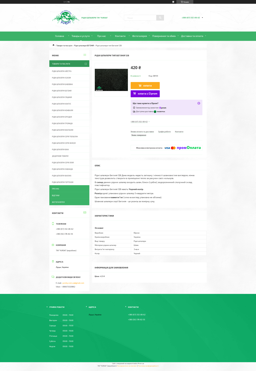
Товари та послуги (64, 45)
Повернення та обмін (164, 35)
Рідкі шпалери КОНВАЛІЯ (62, 110)
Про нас (101, 35)
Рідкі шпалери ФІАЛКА (61, 176)
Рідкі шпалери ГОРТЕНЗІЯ (62, 182)
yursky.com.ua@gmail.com (73, 283)
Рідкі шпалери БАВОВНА (62, 84)
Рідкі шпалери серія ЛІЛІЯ (63, 163)
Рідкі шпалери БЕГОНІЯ (84, 45)
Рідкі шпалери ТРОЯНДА (62, 123)
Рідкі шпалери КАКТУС (61, 104)
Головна (59, 35)
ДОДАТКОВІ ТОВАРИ (60, 156)
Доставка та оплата (192, 35)
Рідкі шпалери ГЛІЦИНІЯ (62, 97)
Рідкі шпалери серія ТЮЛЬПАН (65, 136)
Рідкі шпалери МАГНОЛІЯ (62, 130)
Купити (147, 85)
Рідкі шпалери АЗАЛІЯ (61, 78)
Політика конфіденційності (148, 366)
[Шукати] (160, 17)
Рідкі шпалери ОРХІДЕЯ (62, 117)
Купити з (143, 93)
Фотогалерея (139, 35)
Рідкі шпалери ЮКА (60, 149)
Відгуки (55, 195)
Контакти (120, 35)
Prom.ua (141, 363)
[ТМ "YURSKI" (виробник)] (65, 24)
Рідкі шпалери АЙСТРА (61, 71)
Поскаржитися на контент (127, 366)
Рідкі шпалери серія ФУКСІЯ (64, 143)
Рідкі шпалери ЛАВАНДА (62, 169)
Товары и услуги (81, 35)
